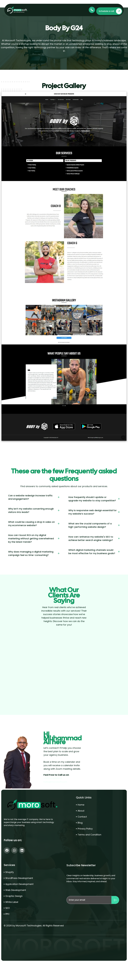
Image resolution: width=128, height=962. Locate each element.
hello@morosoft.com (55, 781)
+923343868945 (53, 778)
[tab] (34, 497)
